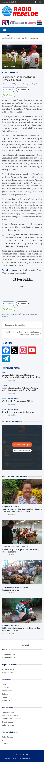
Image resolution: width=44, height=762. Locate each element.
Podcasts (14, 398)
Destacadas (14, 72)
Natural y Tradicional (10, 716)
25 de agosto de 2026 (9, 515)
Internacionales (8, 691)
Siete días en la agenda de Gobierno (18, 412)
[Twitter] (14, 350)
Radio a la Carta (8, 725)
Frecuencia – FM (8, 658)
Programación (7, 673)
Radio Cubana (7, 737)
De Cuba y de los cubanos (10, 506)
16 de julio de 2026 (8, 593)
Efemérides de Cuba (9, 722)
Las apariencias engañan (15, 325)
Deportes (5, 72)
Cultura (5, 694)
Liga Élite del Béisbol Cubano (26, 314)
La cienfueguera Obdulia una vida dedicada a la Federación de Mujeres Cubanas (22, 510)
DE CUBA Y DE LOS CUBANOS (15, 476)
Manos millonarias (10, 590)
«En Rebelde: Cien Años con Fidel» (17, 401)
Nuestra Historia (8, 669)
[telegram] (6, 358)
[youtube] (32, 350)
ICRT (4, 740)
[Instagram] (23, 350)
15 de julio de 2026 (8, 633)
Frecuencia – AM (8, 654)
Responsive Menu (35, 2)
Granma (5, 743)
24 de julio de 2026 (8, 555)
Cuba (7, 314)
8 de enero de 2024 (8, 84)
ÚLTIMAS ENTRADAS (11, 368)
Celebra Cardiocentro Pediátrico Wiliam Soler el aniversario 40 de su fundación (20, 389)
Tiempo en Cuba (8, 712)
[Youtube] (27, 754)
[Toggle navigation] (4, 30)
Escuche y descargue (12, 270)
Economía (6, 700)
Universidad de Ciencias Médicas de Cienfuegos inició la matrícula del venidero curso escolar (21, 377)
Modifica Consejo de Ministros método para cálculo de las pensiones (22, 333)
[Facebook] (6, 350)
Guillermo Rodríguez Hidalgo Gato (27, 84)
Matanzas (5, 317)
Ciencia (4, 385)
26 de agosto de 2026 (9, 380)
